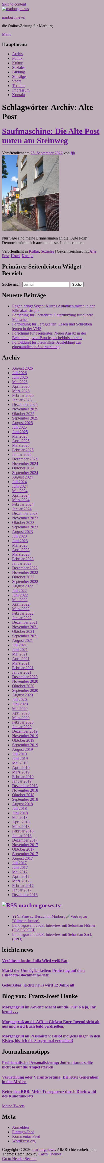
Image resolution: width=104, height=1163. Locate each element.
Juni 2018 (20, 813)
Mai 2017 (20, 872)
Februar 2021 (23, 668)
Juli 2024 (19, 482)
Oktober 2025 (23, 413)
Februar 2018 (23, 831)
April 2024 (21, 495)
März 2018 (21, 826)
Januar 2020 (22, 727)
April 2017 (21, 876)
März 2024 (21, 500)
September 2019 (25, 745)
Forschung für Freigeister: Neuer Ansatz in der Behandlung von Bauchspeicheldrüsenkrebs (49, 335)
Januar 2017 (22, 890)
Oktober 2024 (23, 468)
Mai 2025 (20, 436)
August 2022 (22, 586)
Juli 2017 (19, 863)
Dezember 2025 (25, 404)
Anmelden (20, 1127)
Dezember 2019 (25, 731)
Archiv (17, 54)
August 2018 (22, 804)
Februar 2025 (23, 450)
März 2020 (21, 717)
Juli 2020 (19, 699)
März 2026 (21, 391)
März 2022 (21, 609)
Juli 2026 (19, 373)
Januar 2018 (22, 835)
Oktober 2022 (23, 577)
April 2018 (21, 822)
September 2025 (25, 418)
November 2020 (25, 681)
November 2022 (25, 572)
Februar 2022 (23, 613)
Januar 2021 (22, 672)
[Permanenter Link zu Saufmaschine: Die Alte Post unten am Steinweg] (30, 229)
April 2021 (21, 659)
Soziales (18, 67)
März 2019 (21, 772)
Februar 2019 (23, 776)
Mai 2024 (20, 491)
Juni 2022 (20, 595)
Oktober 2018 (23, 795)
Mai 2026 (20, 382)
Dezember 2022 (25, 568)
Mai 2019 (20, 763)
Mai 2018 (20, 817)
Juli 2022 (19, 590)
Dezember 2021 (25, 622)
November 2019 (25, 736)
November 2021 (25, 627)
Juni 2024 (20, 486)
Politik (17, 58)
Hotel (15, 256)
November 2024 (25, 463)
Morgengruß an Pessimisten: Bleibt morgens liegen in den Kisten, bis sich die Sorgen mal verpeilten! (51, 1038)
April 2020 (21, 713)
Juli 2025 (19, 427)
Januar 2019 (22, 781)
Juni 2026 (20, 377)
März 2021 (21, 663)
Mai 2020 (20, 708)
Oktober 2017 (23, 849)
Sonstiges (19, 76)
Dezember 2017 (25, 840)
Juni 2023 (20, 541)
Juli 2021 (19, 645)
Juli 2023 (19, 536)
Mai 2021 (20, 654)
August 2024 (22, 477)
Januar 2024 (22, 509)
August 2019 (22, 749)
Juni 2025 (20, 432)
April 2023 (21, 550)
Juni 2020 (20, 704)
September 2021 (25, 636)
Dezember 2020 (25, 677)
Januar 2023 (22, 563)
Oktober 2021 (23, 631)
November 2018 (25, 790)
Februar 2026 (23, 395)
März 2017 (21, 881)
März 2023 (21, 554)
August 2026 (22, 368)
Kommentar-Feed (26, 1136)
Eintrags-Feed (23, 1132)
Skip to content (14, 4)
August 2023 (22, 531)
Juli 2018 (19, 808)
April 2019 (21, 767)
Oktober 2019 (23, 740)
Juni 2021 (20, 649)
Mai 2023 (20, 545)
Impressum (21, 90)
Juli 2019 (19, 754)
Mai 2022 (20, 600)
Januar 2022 (22, 618)
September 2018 (25, 799)
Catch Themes (49, 1154)
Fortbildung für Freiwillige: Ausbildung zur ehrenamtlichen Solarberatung (46, 344)
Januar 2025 (22, 454)
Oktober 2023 (23, 522)
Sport (16, 81)
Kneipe (27, 256)
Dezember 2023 (25, 513)
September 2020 (25, 690)
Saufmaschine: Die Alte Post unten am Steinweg (50, 136)
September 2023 (25, 527)
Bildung (18, 72)
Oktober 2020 (23, 686)
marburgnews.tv (39, 905)
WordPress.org (24, 1141)
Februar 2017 (23, 885)
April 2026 (21, 386)
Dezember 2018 (25, 786)
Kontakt (18, 95)
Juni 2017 (20, 867)
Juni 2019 (20, 758)
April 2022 (21, 604)
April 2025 (21, 441)
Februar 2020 (23, 722)
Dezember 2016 (25, 894)
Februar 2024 (23, 504)
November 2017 (25, 845)
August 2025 (22, 423)
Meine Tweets (13, 1106)
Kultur (17, 63)
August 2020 (22, 695)
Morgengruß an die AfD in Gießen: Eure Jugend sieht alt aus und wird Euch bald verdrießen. (50, 1024)
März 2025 (21, 445)
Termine (18, 85)
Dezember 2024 (25, 459)
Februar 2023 (23, 559)
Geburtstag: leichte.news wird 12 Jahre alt (38, 985)
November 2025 (25, 409)
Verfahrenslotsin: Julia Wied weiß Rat (34, 961)
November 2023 (25, 518)
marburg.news (13, 17)
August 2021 (22, 640)
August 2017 (22, 858)
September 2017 (25, 854)
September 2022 (25, 581)
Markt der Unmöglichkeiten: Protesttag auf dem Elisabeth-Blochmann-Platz (43, 972)
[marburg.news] (15, 9)
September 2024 (25, 472)
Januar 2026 (22, 400)
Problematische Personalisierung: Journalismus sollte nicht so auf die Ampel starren (47, 1064)
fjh (73, 153)
